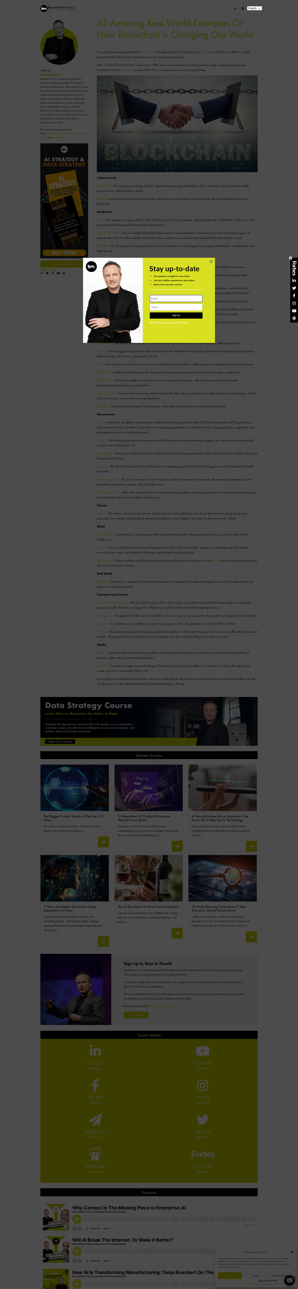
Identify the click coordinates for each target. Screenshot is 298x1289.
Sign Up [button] (176, 315)
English (252, 8)
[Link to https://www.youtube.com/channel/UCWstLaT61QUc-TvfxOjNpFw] (294, 311)
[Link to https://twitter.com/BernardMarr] (294, 288)
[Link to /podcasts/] (294, 318)
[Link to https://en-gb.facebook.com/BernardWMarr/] (294, 296)
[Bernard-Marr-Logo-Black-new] (57, 6)
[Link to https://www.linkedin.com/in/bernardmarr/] (294, 280)
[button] (211, 261)
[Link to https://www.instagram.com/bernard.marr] (294, 303)
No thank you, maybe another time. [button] (168, 322)
